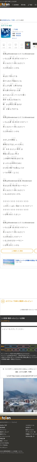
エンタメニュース (5, 436)
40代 (31, 349)
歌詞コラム (3, 434)
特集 (24, 4)
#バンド (14, 38)
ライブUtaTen (4, 445)
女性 (23, 346)
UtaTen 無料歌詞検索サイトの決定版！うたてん (11, 451)
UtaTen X (28, 427)
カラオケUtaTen (4, 443)
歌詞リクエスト (30, 429)
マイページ (3, 429)
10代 (8, 349)
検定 (31, 4)
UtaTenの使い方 (30, 436)
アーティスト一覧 (30, 432)
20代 (16, 349)
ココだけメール (30, 425)
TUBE (16, 29)
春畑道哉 (18, 35)
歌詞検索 (16, 4)
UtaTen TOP (3, 425)
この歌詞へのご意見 (17, 251)
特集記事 (2, 438)
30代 (23, 349)
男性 (10, 346)
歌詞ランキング (4, 432)
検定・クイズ (3, 441)
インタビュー (3, 447)
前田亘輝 (18, 33)
